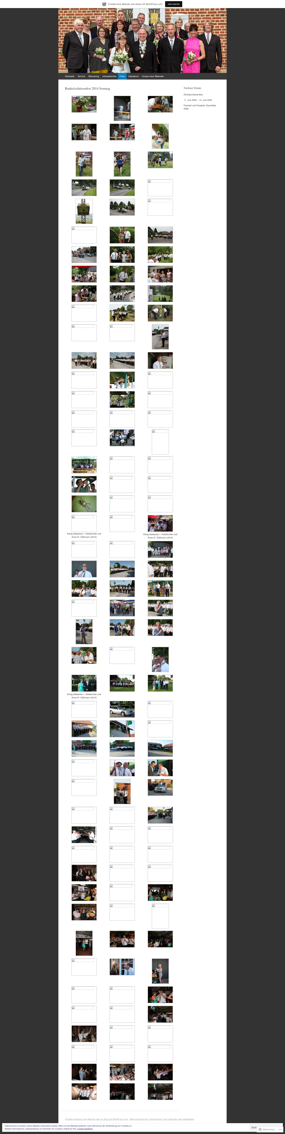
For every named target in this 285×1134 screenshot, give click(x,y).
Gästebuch (133, 76)
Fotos (122, 76)
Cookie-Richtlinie (85, 1128)
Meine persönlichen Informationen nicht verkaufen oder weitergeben (162, 1119)
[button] (84, 105)
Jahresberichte (109, 76)
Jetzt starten (174, 4)
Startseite (69, 76)
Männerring (93, 76)
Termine (81, 76)
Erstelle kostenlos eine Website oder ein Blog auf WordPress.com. (97, 1119)
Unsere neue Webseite (153, 76)
